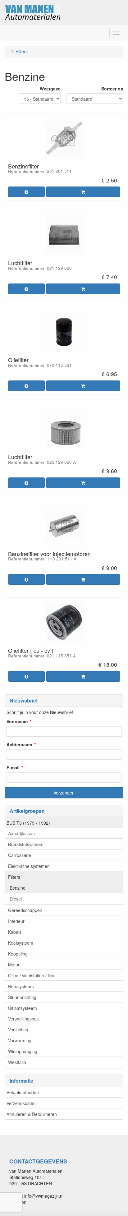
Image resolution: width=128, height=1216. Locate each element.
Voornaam (17, 721)
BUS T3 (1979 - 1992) (28, 823)
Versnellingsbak (23, 1019)
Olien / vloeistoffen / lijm (31, 975)
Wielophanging (22, 1051)
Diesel (16, 899)
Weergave (50, 88)
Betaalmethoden (23, 1092)
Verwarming (19, 1040)
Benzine (17, 888)
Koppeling (18, 954)
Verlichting (18, 1029)
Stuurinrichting (22, 997)
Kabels (14, 932)
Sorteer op (112, 88)
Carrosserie (19, 855)
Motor (14, 964)
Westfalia (17, 1062)
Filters (14, 877)
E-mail (13, 767)
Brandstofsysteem (25, 844)
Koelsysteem (20, 943)
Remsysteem (21, 986)
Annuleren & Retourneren (32, 1114)
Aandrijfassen (21, 833)
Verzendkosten (21, 1103)
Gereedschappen (25, 910)
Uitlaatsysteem (22, 1008)
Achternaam (19, 744)
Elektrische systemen (29, 866)
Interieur (16, 921)
